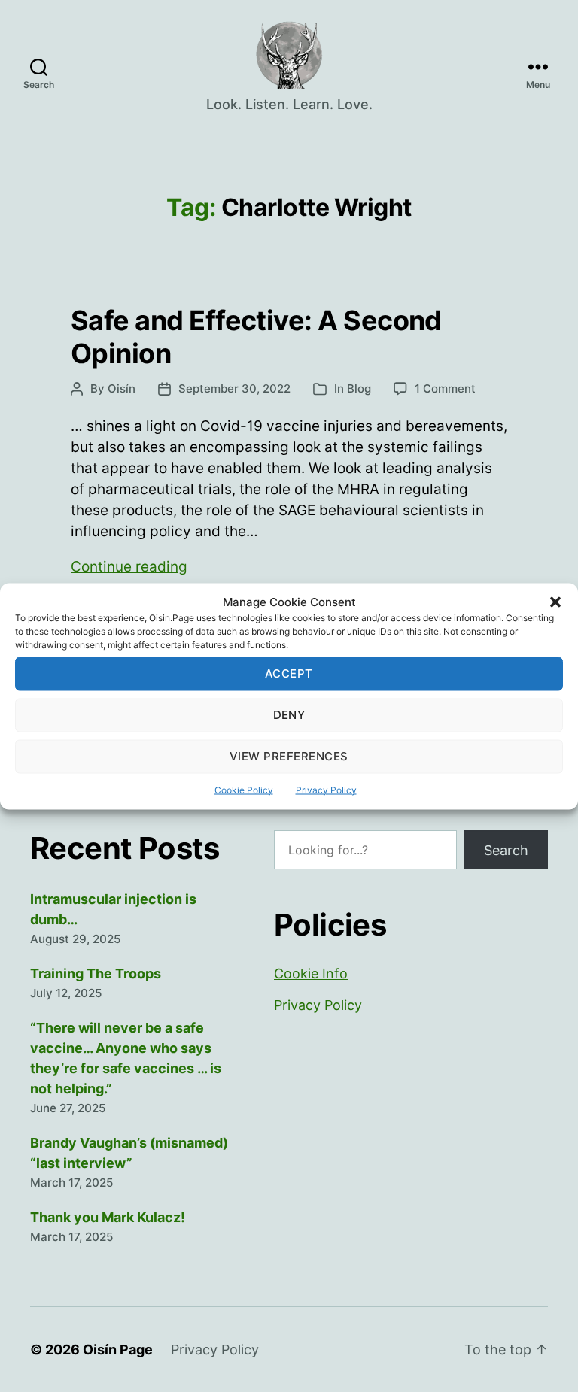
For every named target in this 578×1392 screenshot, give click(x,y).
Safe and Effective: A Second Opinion (256, 336)
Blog (359, 388)
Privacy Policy (326, 789)
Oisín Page (118, 1349)
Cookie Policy (243, 789)
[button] (555, 601)
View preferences (289, 756)
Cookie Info (311, 973)
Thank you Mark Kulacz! (107, 1217)
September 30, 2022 (234, 388)
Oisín (121, 388)
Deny (289, 715)
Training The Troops (95, 973)
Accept (289, 673)
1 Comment (445, 388)
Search (506, 850)
